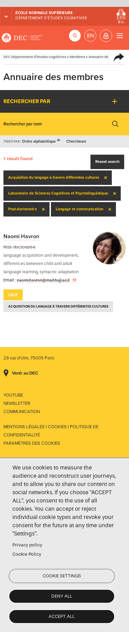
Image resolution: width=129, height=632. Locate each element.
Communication (21, 411)
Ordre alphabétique (41, 141)
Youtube (13, 395)
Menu (120, 36)
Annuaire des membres (107, 57)
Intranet (106, 36)
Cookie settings (62, 576)
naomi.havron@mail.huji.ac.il (43, 280)
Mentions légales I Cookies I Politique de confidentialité (50, 431)
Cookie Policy (26, 554)
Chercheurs (76, 141)
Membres (77, 57)
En (90, 35)
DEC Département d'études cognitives (22, 38)
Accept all (62, 616)
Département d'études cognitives (51, 18)
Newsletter (16, 403)
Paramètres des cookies (31, 443)
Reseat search (107, 161)
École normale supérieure (44, 13)
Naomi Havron (21, 236)
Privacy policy (27, 545)
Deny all (61, 596)
